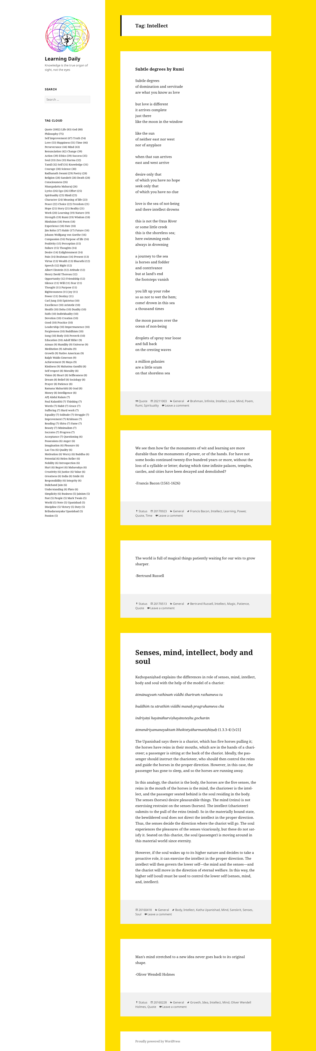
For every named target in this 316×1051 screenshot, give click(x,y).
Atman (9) (51, 344)
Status (143, 511)
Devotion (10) (53, 318)
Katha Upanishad (208, 910)
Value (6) (79, 471)
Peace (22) (51, 204)
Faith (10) (50, 313)
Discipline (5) (53, 507)
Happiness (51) (66, 142)
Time (149, 516)
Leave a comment (177, 405)
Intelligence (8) (67, 392)
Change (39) (74, 151)
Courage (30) (53, 169)
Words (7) (51, 406)
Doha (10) (65, 309)
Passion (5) (51, 515)
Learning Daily (62, 58)
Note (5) (62, 502)
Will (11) (65, 283)
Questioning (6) (73, 436)
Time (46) (82, 142)
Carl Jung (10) (53, 300)
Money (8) (51, 392)
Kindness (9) (52, 366)
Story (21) (64, 208)
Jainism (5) (83, 493)
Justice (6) (68, 471)
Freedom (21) (81, 204)
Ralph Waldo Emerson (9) (60, 357)
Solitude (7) (67, 414)
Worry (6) (69, 454)
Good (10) (51, 322)
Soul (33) (50, 160)
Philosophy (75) (54, 134)
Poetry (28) (80, 173)
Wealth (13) (66, 261)
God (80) (77, 129)
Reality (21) (77, 208)
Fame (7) (76, 423)
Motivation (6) (53, 454)
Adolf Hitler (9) (72, 340)
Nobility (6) (52, 463)
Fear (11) (76, 283)
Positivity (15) (53, 243)
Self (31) (63, 164)
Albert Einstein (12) (57, 270)
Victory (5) (67, 507)
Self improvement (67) (58, 138)
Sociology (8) (77, 379)
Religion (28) (52, 177)
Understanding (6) (56, 489)
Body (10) (63, 335)
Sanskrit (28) (68, 177)
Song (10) (50, 335)
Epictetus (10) (71, 300)
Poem (249, 401)
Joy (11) (73, 292)
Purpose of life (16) (77, 239)
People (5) (60, 498)
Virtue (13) (51, 261)
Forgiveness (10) (55, 331)
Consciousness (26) (56, 182)
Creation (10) (70, 318)
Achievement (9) (55, 362)
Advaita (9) (69, 349)
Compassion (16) (55, 239)
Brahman (196, 401)
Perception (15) (71, 243)
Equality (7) (52, 414)
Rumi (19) (68, 217)
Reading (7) (52, 423)
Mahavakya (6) (77, 467)
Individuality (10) (67, 313)
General (178, 401)
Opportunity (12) (55, 278)
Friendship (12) (75, 278)
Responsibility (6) (55, 480)
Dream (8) (51, 379)
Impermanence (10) (77, 327)
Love (231, 401)
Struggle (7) (82, 414)
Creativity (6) (53, 471)
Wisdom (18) (82, 217)
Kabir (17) (68, 230)
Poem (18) (69, 221)
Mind (239, 401)
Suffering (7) (52, 410)
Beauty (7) (51, 428)
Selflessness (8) (78, 375)
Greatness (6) (53, 476)
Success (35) (79, 155)
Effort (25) (75, 191)
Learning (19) (66, 213)
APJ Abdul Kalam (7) (57, 397)
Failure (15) (52, 248)
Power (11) (51, 296)
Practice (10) (65, 322)
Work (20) (51, 213)
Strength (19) (53, 217)
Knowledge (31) (78, 164)
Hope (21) (51, 208)
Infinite (209, 401)
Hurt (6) (50, 467)
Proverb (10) (77, 335)
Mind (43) (74, 147)
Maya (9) (71, 362)
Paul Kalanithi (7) (55, 401)
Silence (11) (52, 283)
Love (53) (50, 142)
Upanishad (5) (76, 502)
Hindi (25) (71, 195)
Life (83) (66, 129)
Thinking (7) (74, 401)
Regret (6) (61, 467)
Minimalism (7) (67, 428)
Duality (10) (79, 309)
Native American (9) (71, 353)
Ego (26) (64, 191)
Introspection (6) (69, 463)
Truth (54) (79, 138)
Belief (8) (63, 379)
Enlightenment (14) (71, 252)
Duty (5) (80, 507)
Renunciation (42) (56, 151)
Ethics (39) (65, 155)
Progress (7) (67, 432)
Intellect (221, 401)
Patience (243, 604)
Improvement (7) (55, 419)
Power (241, 511)
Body (178, 910)
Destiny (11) (66, 296)
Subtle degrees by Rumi (159, 69)
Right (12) (66, 265)
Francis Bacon (199, 511)
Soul (138, 914)
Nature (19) (82, 213)
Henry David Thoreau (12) (61, 274)
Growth (195, 1002)
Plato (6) (73, 489)
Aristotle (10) (72, 305)
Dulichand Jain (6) (56, 485)
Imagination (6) (54, 445)
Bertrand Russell (201, 604)
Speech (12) (52, 265)
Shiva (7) (65, 423)
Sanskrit (235, 910)
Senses (247, 910)
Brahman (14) (64, 256)
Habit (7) (63, 406)
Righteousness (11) (56, 292)
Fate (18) (70, 226)
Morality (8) (71, 371)
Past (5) (49, 498)
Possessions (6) (54, 441)
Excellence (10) (54, 305)
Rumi (138, 405)
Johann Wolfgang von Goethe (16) (65, 234)
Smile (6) (78, 476)
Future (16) (82, 230)
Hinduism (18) (53, 221)
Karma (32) (74, 160)
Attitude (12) (77, 270)
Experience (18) (54, 226)
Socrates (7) (52, 432)
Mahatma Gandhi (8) (73, 366)
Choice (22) (65, 204)
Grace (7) (74, 406)
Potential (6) (52, 458)
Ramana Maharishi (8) (58, 388)
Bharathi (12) (82, 261)
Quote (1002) (53, 129)
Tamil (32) (51, 164)
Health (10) (52, 309)
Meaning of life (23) (75, 199)
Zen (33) (61, 160)
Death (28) (83, 177)
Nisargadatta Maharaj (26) (61, 186)
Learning (229, 511)
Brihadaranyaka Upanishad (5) (64, 511)
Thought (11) (53, 287)
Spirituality (151, 405)
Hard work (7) (70, 410)
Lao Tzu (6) (52, 450)
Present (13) (81, 256)
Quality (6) (65, 450)
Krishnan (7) (74, 419)
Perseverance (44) (56, 147)
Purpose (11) (69, 287)
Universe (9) (80, 344)
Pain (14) (50, 256)
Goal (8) (77, 388)
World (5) (51, 502)
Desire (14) (51, 252)
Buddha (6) (82, 454)
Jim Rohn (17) (53, 230)
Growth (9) (51, 353)
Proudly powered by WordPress (157, 1041)
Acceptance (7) (54, 436)
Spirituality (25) (54, 195)
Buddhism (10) (74, 331)
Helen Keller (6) (70, 458)
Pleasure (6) (71, 445)
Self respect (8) (54, 371)
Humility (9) (65, 344)
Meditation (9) (53, 349)
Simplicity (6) (53, 493)
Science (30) (68, 169)
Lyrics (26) (51, 191)
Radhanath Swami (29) (59, 173)
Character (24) (54, 199)
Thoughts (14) (68, 248)
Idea (205, 1002)
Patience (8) (65, 384)
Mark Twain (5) (76, 498)
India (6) (67, 476)
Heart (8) (62, 375)
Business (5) (69, 493)
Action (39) (51, 155)
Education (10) (54, 340)
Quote (143, 401)
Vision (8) (50, 375)
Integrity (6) (74, 480)
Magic (231, 604)
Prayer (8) (51, 384)
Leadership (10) (54, 327)
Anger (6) (69, 441)
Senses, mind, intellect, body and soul (194, 656)
